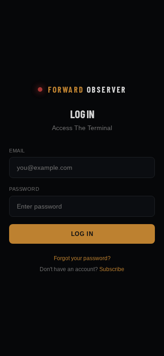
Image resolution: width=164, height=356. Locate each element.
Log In (82, 233)
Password (24, 189)
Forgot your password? (82, 258)
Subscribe (111, 269)
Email (17, 150)
